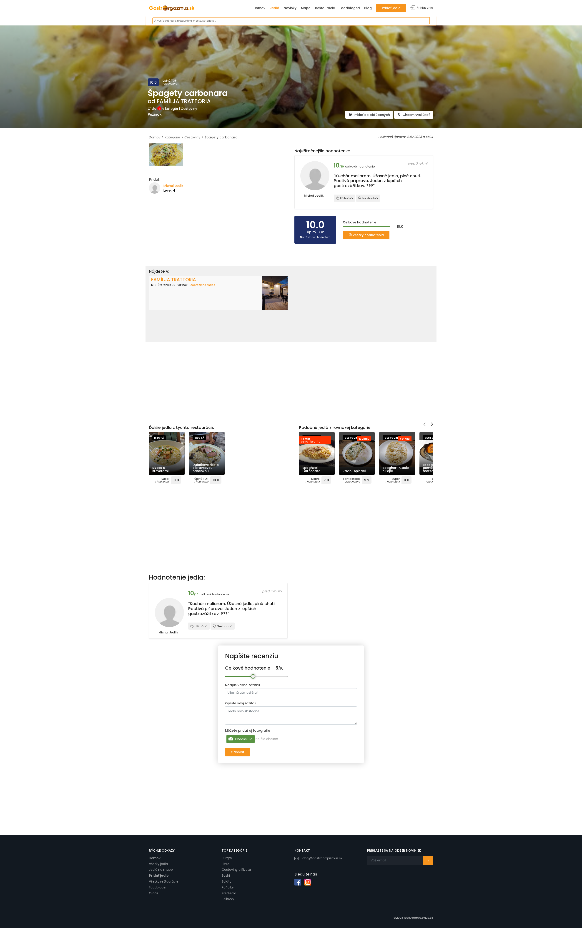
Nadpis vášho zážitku (242, 685)
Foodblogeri (349, 8)
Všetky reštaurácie (163, 881)
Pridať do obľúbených (372, 115)
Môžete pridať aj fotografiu (247, 730)
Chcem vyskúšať (416, 115)
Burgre (227, 858)
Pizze (225, 864)
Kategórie (172, 137)
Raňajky (228, 887)
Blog (368, 8)
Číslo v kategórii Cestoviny (172, 108)
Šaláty (226, 881)
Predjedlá (229, 893)
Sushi (226, 875)
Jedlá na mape (161, 870)
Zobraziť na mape (202, 285)
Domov (259, 8)
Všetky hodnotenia (368, 235)
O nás (153, 893)
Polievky (228, 899)
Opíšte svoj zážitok (240, 703)
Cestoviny (192, 137)
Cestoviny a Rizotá (236, 870)
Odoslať (237, 752)
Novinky (290, 8)
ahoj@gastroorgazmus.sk (322, 858)
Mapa (306, 8)
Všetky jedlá (158, 864)
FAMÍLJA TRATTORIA (184, 101)
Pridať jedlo (391, 8)
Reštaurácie (325, 8)
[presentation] (424, 424)
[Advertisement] (218, 229)
